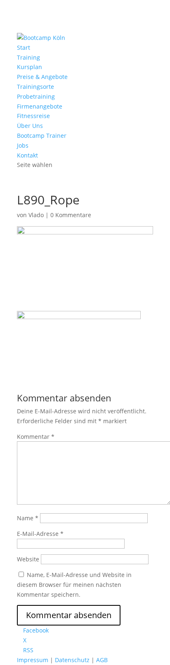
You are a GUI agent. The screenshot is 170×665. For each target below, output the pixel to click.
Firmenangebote (39, 106)
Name (27, 518)
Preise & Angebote (42, 77)
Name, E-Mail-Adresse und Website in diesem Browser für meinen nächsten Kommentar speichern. (74, 584)
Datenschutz (72, 660)
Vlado (36, 215)
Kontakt (27, 155)
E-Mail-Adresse (40, 534)
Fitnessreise (33, 116)
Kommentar (35, 436)
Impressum (32, 660)
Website (28, 559)
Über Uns (30, 126)
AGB (102, 660)
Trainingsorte (35, 86)
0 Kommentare (70, 215)
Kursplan (29, 67)
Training (28, 57)
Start (23, 47)
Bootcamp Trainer (41, 135)
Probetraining (36, 96)
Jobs (22, 145)
